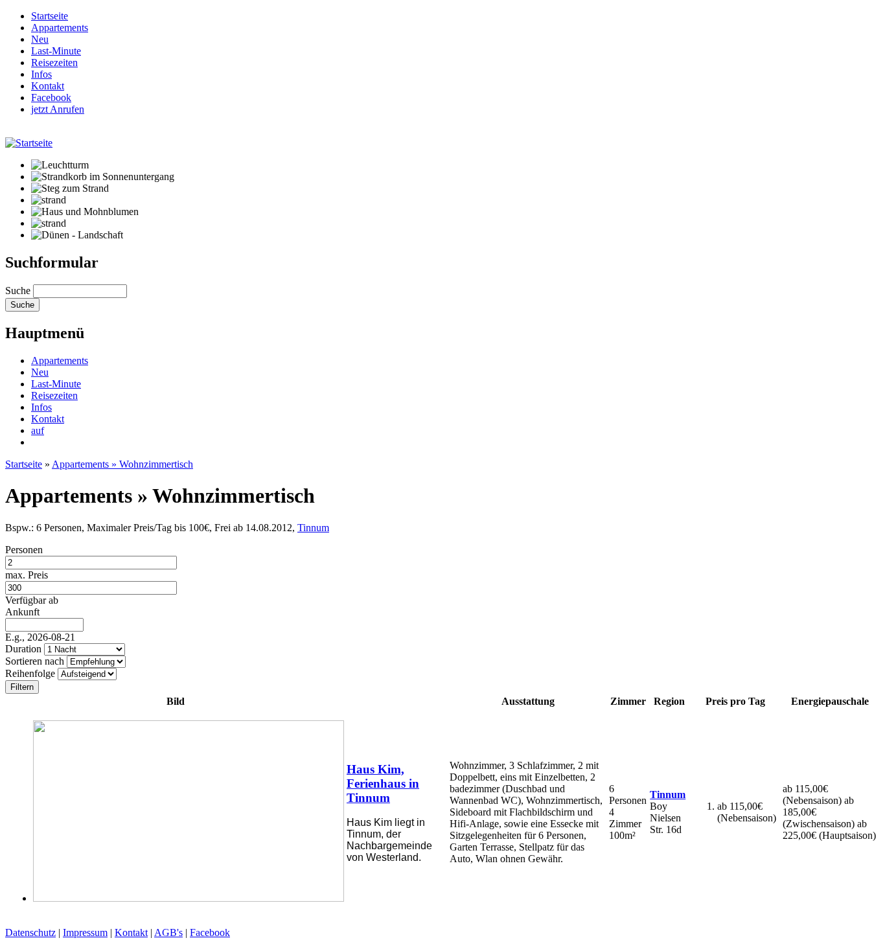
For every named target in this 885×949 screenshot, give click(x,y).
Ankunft (22, 611)
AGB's (168, 932)
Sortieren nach (36, 661)
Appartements (59, 360)
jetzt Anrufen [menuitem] (57, 109)
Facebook (210, 932)
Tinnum (313, 527)
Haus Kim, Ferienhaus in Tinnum (383, 783)
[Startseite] (28, 142)
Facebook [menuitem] (51, 97)
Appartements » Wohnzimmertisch (122, 464)
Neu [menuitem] (40, 39)
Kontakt (47, 418)
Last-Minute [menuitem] (56, 50)
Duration (24, 648)
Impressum (85, 932)
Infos (41, 407)
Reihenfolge (31, 673)
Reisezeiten (54, 395)
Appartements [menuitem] (59, 27)
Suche (19, 290)
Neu (40, 372)
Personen (24, 549)
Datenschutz (30, 932)
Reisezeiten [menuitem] (54, 62)
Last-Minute (56, 383)
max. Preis (26, 574)
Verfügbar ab (31, 600)
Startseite (23, 464)
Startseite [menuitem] (49, 15)
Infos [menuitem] (41, 74)
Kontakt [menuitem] (47, 85)
